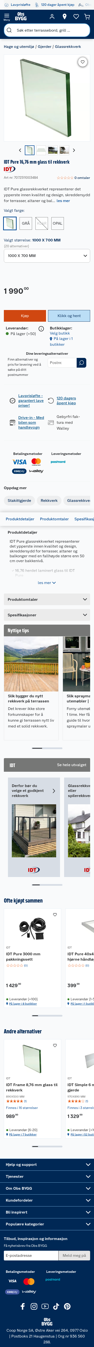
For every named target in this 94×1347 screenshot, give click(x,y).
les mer (63, 200)
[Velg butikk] (64, 16)
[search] (9, 30)
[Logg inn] (52, 16)
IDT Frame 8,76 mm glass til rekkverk (32, 1087)
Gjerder (44, 46)
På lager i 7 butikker (23, 1134)
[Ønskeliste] (76, 16)
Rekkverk (49, 500)
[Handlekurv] (87, 16)
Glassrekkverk (68, 46)
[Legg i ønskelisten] (83, 62)
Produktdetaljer (20, 519)
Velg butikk (60, 333)
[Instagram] (34, 1306)
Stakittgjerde (19, 500)
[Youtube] (45, 1306)
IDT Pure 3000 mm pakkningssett (23, 957)
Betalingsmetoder (27, 454)
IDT (8, 947)
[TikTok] (56, 1306)
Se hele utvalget (71, 764)
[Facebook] (23, 1306)
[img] (32, 965)
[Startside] (29, 16)
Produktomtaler (54, 519)
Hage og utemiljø (19, 46)
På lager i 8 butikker (23, 1003)
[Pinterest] (67, 1306)
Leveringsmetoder (66, 454)
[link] (73, 178)
